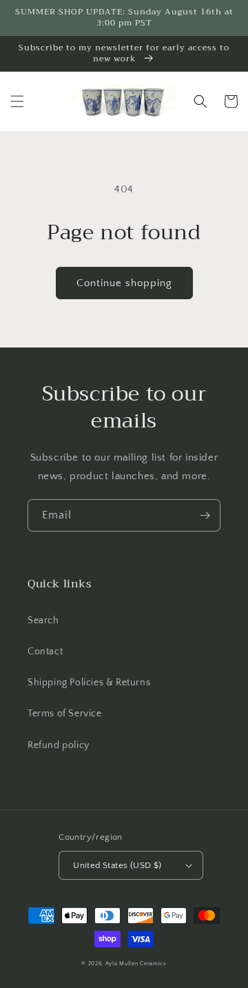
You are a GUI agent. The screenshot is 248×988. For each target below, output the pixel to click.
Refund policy (59, 745)
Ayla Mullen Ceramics (136, 963)
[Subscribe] (204, 515)
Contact (45, 651)
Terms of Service (65, 713)
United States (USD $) (117, 865)
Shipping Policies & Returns (89, 682)
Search (43, 620)
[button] (17, 101)
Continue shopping (124, 283)
